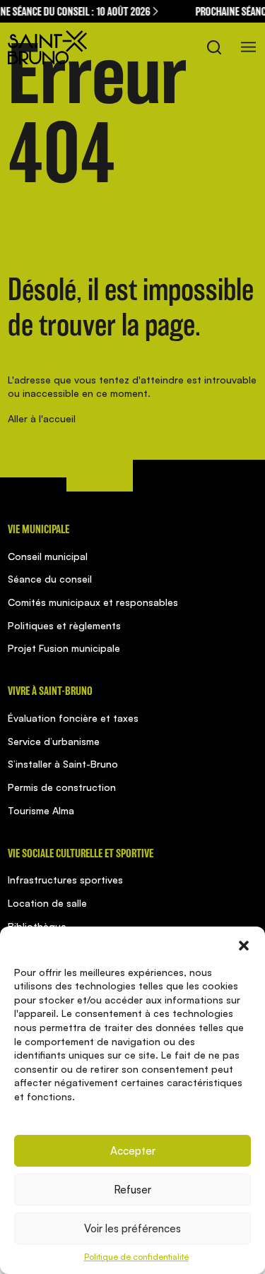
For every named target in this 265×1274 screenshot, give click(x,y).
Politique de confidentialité (136, 1256)
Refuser (132, 1189)
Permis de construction (62, 787)
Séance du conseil (50, 579)
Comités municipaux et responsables (93, 602)
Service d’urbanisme (54, 741)
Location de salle (47, 903)
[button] (244, 944)
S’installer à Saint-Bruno (63, 764)
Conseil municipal (48, 556)
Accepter (132, 1150)
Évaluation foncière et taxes (73, 718)
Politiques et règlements (64, 625)
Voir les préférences (132, 1228)
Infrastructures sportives (65, 880)
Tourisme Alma (41, 810)
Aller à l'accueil (42, 418)
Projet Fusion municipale (64, 648)
